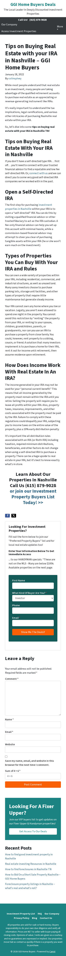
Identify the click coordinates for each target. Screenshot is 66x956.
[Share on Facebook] (7, 515)
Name (9, 719)
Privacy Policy (21, 918)
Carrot (52, 951)
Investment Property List (21, 913)
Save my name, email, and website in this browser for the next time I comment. (29, 763)
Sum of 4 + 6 (12, 771)
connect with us (38, 173)
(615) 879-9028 (38, 20)
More (60, 26)
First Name (18, 580)
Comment (11, 679)
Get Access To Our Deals (33, 831)
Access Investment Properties (18, 31)
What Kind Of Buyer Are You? (29, 593)
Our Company (9, 24)
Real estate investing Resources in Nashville (30, 864)
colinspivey (14, 78)
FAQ (40, 913)
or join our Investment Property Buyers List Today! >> (33, 497)
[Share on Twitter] (13, 515)
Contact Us (46, 918)
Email (16, 618)
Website (10, 744)
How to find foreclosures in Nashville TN (28, 869)
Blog (34, 918)
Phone (16, 605)
